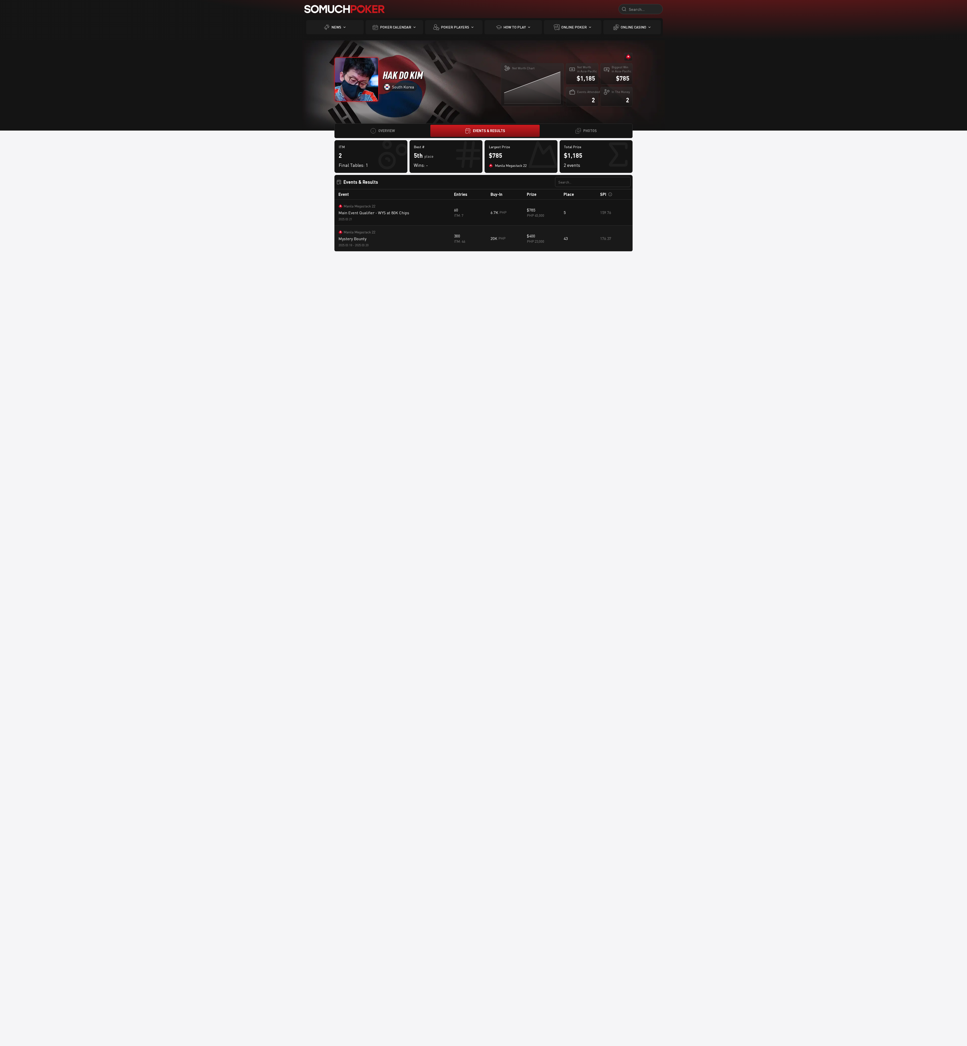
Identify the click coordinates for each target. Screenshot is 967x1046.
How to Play (514, 27)
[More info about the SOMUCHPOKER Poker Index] (610, 194)
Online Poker (574, 27)
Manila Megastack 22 (359, 206)
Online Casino (633, 27)
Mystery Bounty (352, 238)
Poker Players (455, 27)
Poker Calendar (395, 27)
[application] (532, 87)
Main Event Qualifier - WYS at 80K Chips (373, 212)
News (336, 27)
